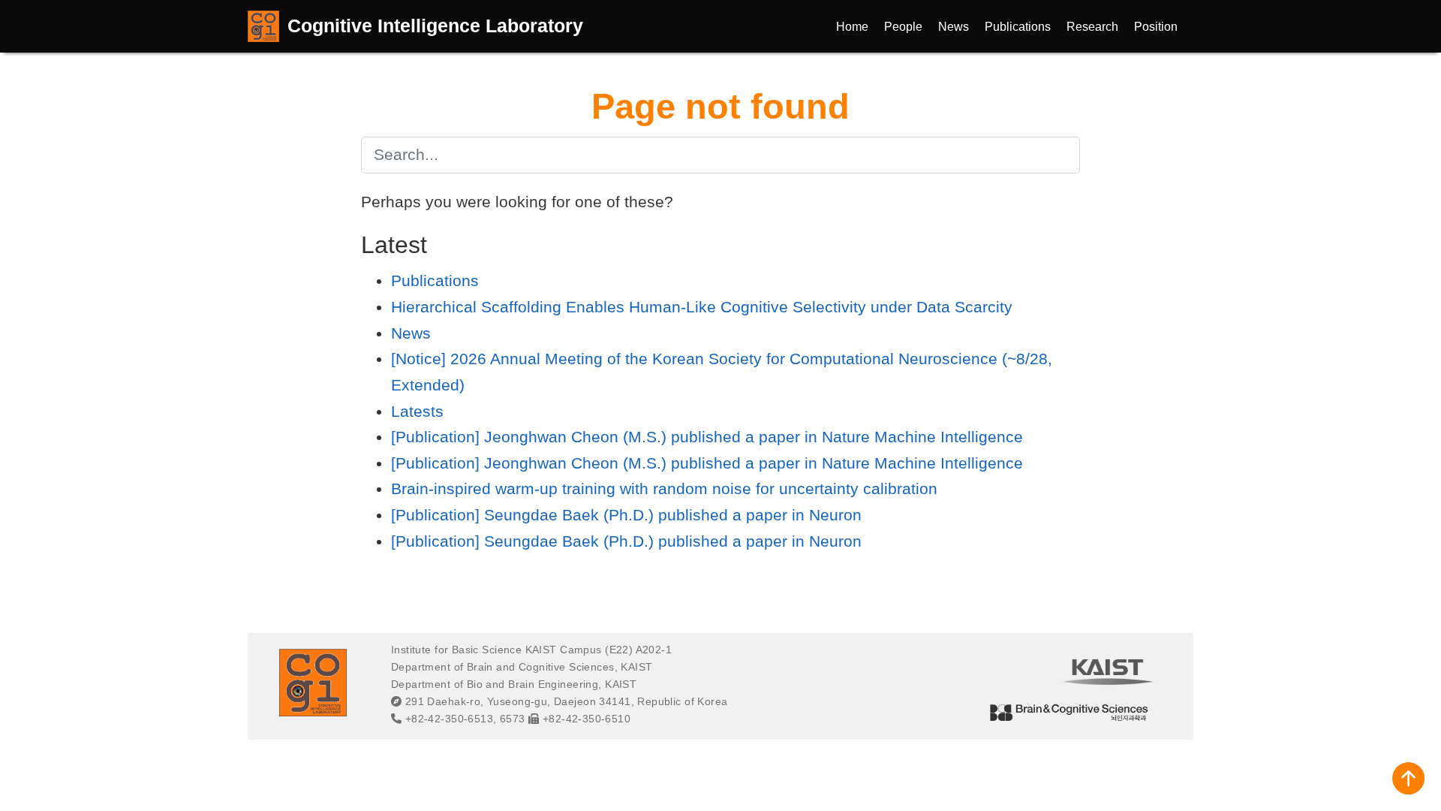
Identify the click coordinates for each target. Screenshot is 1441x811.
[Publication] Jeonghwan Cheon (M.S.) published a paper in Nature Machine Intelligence (707, 436)
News (411, 333)
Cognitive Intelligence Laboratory (435, 25)
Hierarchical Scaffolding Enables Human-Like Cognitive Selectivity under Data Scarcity (701, 306)
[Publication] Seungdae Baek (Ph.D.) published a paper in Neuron (626, 514)
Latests (417, 411)
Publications (435, 280)
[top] (1408, 778)
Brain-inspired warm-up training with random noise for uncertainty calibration (664, 488)
